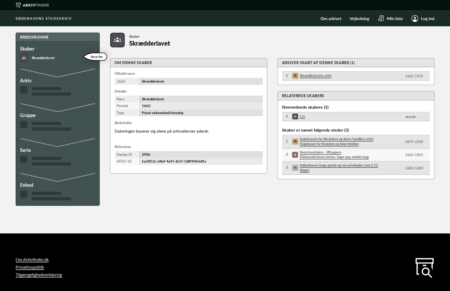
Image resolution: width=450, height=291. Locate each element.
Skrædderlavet (43, 58)
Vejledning (359, 18)
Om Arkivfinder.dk (32, 259)
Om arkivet (331, 18)
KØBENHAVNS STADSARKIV (44, 18)
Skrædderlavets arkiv (316, 75)
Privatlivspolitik (30, 266)
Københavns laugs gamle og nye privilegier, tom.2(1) (339, 167)
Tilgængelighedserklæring (39, 274)
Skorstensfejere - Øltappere (334, 154)
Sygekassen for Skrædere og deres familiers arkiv (337, 141)
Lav (302, 116)
